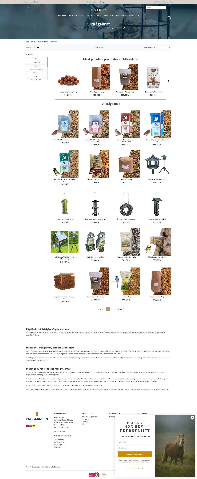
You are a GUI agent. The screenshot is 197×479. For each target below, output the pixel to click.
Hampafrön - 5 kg (126, 179)
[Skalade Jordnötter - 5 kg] (95, 164)
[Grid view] (35, 47)
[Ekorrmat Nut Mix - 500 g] (153, 77)
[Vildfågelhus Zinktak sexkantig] (157, 164)
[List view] (38, 47)
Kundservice (133, 15)
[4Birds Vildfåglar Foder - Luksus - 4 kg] (64, 124)
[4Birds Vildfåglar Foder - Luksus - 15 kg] (157, 124)
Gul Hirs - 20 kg (126, 297)
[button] (29, 54)
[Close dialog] (192, 417)
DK (27, 7)
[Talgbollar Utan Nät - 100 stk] (157, 242)
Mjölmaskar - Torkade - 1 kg (125, 92)
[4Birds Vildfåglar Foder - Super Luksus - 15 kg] (126, 124)
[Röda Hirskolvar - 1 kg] (97, 77)
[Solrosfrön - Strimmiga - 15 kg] (126, 242)
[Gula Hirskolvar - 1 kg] (157, 281)
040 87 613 (61, 431)
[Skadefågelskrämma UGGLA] (95, 242)
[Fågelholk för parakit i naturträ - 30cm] (64, 281)
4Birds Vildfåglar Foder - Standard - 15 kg (65, 180)
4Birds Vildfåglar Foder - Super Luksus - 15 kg (126, 141)
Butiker (81, 15)
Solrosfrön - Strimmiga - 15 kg (126, 257)
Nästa (120, 309)
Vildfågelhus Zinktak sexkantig (157, 179)
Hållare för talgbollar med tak (157, 219)
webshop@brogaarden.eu (63, 435)
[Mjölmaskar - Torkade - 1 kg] (125, 77)
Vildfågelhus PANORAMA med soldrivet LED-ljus (64, 258)
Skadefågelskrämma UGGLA (95, 257)
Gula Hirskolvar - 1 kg (157, 297)
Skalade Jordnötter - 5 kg (95, 179)
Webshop (61, 15)
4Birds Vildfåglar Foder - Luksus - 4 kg (64, 140)
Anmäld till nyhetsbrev (135, 454)
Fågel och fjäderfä (43, 42)
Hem (27, 42)
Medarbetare (86, 419)
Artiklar (90, 15)
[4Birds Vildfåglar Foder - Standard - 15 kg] (64, 164)
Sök (83, 424)
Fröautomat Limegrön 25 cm (65, 219)
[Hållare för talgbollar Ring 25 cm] (126, 204)
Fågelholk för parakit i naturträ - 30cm (65, 298)
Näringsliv (108, 15)
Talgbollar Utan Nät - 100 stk (157, 257)
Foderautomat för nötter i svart (95, 219)
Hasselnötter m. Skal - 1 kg (68, 92)
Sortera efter (148, 48)
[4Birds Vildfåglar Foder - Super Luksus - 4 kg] (95, 124)
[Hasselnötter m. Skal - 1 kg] (68, 77)
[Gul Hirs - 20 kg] (126, 281)
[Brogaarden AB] (98, 9)
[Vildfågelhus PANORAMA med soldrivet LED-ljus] (64, 242)
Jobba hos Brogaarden (89, 416)
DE (34, 7)
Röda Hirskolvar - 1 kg (97, 92)
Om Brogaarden (120, 15)
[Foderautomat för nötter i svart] (95, 204)
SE (30, 7)
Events (98, 15)
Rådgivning (72, 15)
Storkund (85, 421)
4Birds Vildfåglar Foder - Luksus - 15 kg (157, 141)
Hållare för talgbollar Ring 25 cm (126, 219)
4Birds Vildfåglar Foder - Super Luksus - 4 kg (95, 141)
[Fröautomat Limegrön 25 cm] (64, 204)
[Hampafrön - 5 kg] (126, 164)
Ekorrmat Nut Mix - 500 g (153, 92)
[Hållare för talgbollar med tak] (157, 204)
